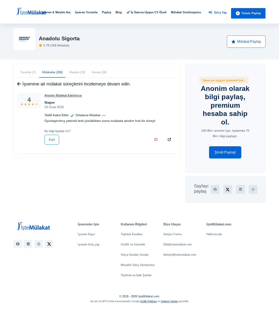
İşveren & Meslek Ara (56, 12)
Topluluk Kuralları (132, 234)
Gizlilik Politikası (148, 301)
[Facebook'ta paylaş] (215, 189)
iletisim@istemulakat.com (179, 254)
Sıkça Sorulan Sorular (134, 254)
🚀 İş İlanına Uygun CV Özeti (146, 12)
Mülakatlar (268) (52, 72)
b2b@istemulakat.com (177, 244)
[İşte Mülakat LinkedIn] (28, 244)
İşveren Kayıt (86, 234)
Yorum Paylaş (251, 13)
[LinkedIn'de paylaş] (240, 189)
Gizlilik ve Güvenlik (133, 244)
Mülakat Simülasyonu (186, 12)
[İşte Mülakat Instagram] (38, 244)
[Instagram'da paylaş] (253, 189)
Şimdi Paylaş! (225, 152)
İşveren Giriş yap (88, 244)
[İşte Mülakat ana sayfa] (31, 11)
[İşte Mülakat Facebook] (18, 244)
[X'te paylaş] (227, 189)
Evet (52, 139)
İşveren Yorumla (86, 12)
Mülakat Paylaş (249, 41)
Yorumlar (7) (28, 72)
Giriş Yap (220, 12)
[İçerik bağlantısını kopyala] (170, 139)
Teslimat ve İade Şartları (136, 275)
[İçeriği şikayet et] (157, 139)
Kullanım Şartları (169, 301)
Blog (119, 12)
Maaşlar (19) (77, 72)
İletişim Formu (172, 234)
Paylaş (106, 12)
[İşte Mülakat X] (49, 244)
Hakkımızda (214, 234)
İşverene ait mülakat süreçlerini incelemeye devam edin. (76, 84)
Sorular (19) (99, 72)
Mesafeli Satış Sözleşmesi (138, 265)
